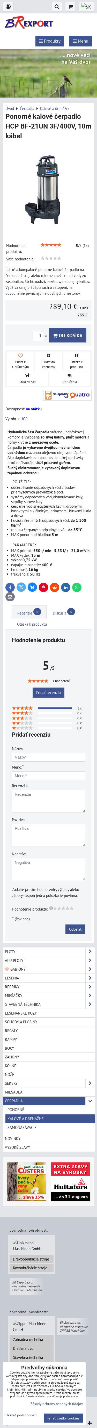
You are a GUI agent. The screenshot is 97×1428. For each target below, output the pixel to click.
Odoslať (75, 929)
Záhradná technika (28, 1339)
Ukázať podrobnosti (21, 1415)
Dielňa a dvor (24, 1348)
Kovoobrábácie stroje (30, 1267)
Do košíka (70, 335)
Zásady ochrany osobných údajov (57, 1403)
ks (46, 336)
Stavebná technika (28, 1357)
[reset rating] (51, 908)
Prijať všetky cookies (63, 1418)
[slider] (51, 245)
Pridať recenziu (48, 692)
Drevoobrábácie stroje (31, 1259)
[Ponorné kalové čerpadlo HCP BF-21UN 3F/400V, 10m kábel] (48, 189)
